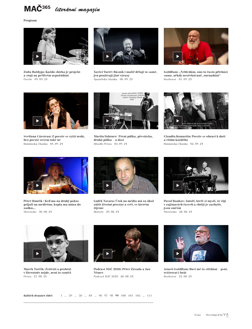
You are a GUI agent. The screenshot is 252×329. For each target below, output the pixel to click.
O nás (197, 315)
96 (100, 295)
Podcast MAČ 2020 (106, 276)
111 (149, 295)
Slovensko (30, 211)
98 (111, 295)
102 (137, 295)
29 (70, 295)
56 (80, 295)
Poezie (28, 79)
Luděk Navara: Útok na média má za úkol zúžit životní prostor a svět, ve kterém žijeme (124, 205)
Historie (99, 211)
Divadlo (99, 144)
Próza (108, 144)
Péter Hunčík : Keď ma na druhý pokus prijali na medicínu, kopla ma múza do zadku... (52, 205)
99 (117, 295)
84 (90, 295)
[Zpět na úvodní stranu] (65, 8)
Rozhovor (170, 79)
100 (123, 295)
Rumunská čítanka (36, 144)
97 (106, 295)
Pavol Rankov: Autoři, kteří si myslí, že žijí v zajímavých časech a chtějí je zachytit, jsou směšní (195, 205)
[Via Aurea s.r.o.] (225, 315)
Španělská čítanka (106, 79)
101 (130, 295)
